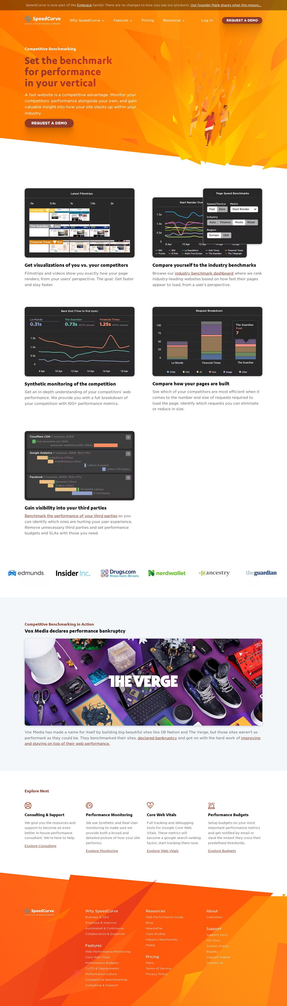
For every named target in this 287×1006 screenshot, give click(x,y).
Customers (214, 917)
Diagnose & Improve (100, 922)
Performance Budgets (102, 963)
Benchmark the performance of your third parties (71, 516)
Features (120, 20)
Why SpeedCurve (85, 20)
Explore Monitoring (102, 851)
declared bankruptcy (157, 738)
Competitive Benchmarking (106, 979)
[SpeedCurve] (43, 20)
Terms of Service (158, 968)
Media (150, 945)
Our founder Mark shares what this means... (226, 5)
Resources (172, 20)
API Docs (213, 940)
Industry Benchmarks (162, 939)
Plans (150, 963)
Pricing (148, 20)
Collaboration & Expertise (105, 934)
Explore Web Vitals (162, 851)
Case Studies (155, 934)
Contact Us (214, 963)
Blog (149, 922)
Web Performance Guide (164, 917)
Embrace (84, 5)
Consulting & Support (101, 985)
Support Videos (218, 957)
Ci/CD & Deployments (102, 968)
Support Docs (217, 935)
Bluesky (212, 951)
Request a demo (242, 20)
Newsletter (154, 928)
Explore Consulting (40, 846)
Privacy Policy (156, 974)
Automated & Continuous (104, 928)
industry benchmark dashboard (204, 273)
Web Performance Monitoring (107, 951)
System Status (217, 946)
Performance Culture (101, 974)
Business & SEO (97, 917)
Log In (207, 20)
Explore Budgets (222, 851)
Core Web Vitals (97, 957)
